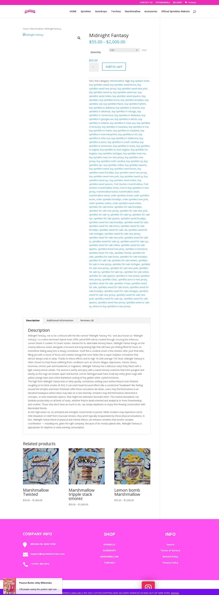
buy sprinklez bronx (109, 99)
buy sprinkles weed (99, 84)
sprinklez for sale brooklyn (133, 256)
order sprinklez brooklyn (108, 199)
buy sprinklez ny (134, 161)
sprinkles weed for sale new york (106, 237)
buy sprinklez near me (134, 153)
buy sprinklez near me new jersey (106, 157)
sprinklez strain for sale (101, 283)
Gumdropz (101, 11)
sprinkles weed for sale (136, 222)
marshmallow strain (129, 191)
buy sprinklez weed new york (104, 176)
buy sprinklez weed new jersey (131, 172)
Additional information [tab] (60, 320)
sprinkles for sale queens (107, 218)
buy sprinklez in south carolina (123, 142)
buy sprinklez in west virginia (114, 149)
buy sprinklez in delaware (127, 115)
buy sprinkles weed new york (132, 88)
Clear (144, 50)
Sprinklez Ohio (109, 279)
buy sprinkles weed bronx (123, 84)
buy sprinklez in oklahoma (124, 138)
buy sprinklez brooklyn (132, 99)
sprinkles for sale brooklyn (128, 206)
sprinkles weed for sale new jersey (122, 233)
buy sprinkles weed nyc (125, 92)
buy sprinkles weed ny (100, 92)
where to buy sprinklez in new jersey (111, 306)
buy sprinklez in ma (138, 126)
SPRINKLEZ (109, 544)
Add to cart (114, 66)
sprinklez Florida (122, 252)
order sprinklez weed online (127, 203)
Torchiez (116, 11)
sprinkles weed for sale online (104, 245)
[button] (79, 38)
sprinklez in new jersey (127, 275)
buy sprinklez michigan (110, 153)
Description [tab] (33, 320)
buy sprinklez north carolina (111, 161)
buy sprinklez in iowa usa (122, 122)
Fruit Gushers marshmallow (128, 184)
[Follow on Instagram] (148, 588)
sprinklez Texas (122, 283)
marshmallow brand (107, 191)
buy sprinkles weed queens (126, 96)
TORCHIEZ (109, 562)
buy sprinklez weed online (123, 180)
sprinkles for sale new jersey (103, 210)
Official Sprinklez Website (175, 11)
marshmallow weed (99, 195)
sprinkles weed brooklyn (133, 218)
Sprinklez (86, 11)
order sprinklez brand (122, 195)
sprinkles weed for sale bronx (104, 226)
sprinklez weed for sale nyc (109, 298)
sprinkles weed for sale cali (113, 229)
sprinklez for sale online (136, 271)
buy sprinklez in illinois (126, 119)
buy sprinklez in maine (100, 130)
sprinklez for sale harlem (124, 260)
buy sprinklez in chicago (124, 111)
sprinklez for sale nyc (112, 271)
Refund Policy (170, 556)
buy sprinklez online (114, 164)
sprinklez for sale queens (102, 275)
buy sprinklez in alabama (101, 107)
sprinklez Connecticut (136, 248)
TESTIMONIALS (162, 3)
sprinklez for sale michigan (126, 264)
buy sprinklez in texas (124, 145)
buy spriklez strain (140, 80)
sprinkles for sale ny (120, 214)
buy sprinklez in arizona (128, 107)
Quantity (96, 52)
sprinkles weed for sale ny (105, 241)
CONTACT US (146, 3)
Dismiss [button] (175, 593)
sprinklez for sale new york (124, 268)
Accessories (150, 11)
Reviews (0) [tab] (87, 320)
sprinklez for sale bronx (107, 256)
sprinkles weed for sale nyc (134, 241)
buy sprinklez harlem (135, 103)
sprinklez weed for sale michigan (121, 291)
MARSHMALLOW (109, 556)
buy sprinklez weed (99, 168)
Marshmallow (132, 11)
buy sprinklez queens (136, 164)
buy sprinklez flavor (113, 103)
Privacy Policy (170, 562)
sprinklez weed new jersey (111, 302)
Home (26, 28)
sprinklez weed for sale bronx (113, 287)
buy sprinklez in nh (127, 134)
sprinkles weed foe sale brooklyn (106, 222)
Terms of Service (170, 550)
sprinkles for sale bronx (101, 206)
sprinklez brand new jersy (111, 248)
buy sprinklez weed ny (131, 176)
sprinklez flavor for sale (101, 252)
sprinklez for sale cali (100, 260)
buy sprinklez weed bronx (123, 168)
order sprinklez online (100, 203)
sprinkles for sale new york (133, 210)
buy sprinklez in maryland (126, 130)
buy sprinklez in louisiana (114, 126)
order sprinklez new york (135, 199)
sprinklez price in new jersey (132, 279)
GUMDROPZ (109, 550)
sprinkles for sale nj (99, 214)
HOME (73, 11)
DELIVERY (177, 3)
